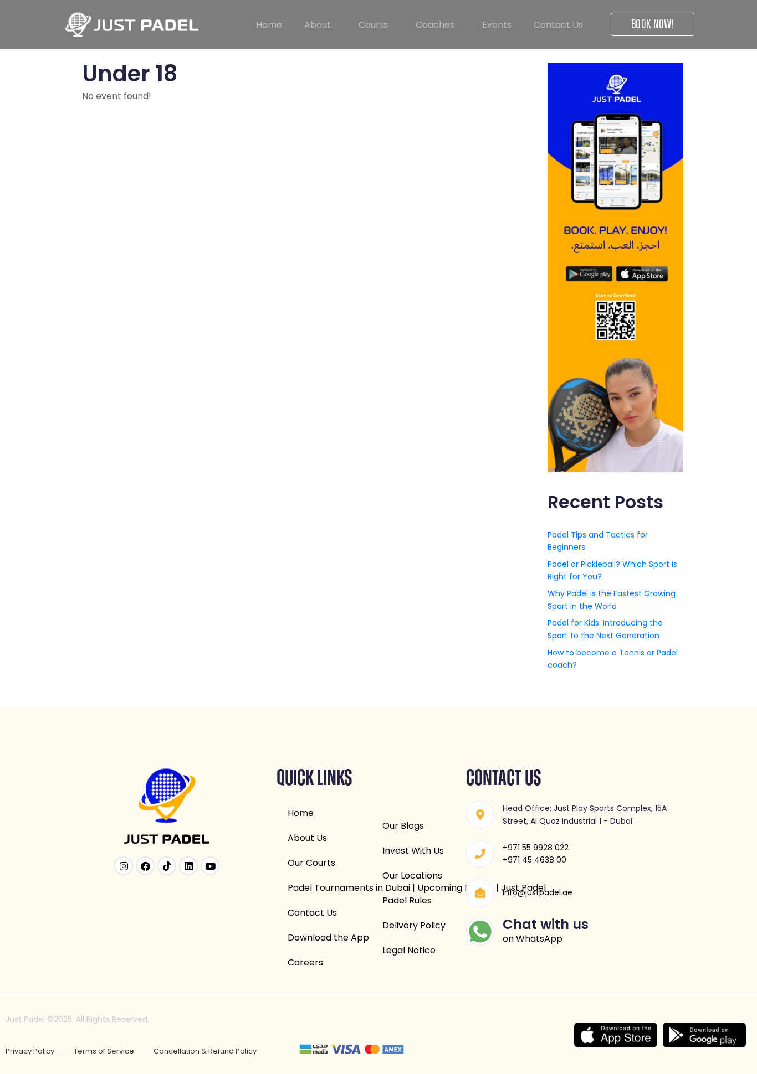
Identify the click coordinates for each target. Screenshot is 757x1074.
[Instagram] (123, 865)
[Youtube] (210, 865)
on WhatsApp (532, 938)
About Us (307, 838)
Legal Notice (409, 950)
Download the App (328, 937)
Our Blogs (403, 825)
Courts (373, 24)
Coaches (435, 24)
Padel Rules (407, 900)
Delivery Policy (414, 925)
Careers (305, 962)
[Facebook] (145, 865)
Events (497, 24)
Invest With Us (413, 850)
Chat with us (546, 924)
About (317, 24)
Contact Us (558, 24)
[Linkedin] (188, 865)
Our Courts (311, 862)
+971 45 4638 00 (534, 859)
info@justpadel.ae (537, 892)
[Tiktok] (166, 865)
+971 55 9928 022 (536, 847)
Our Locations (412, 875)
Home (269, 24)
